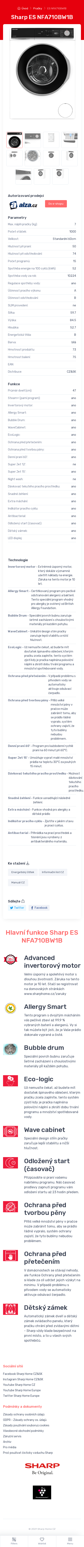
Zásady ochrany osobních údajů (23, 1414)
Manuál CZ (18, 882)
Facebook (41, 908)
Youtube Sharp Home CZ (19, 1385)
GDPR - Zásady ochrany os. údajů (24, 1420)
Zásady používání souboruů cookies (26, 1425)
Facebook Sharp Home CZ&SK (22, 1374)
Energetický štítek (22, 872)
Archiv (7, 1442)
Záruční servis (12, 1436)
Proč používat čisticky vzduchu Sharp (28, 1453)
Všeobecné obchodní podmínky (23, 1431)
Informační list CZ (53, 872)
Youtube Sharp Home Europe (22, 1390)
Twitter (19, 908)
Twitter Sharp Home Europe (21, 1396)
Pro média (9, 1447)
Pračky (37, 8)
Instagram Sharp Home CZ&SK (23, 1379)
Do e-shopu (56, 203)
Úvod (25, 8)
